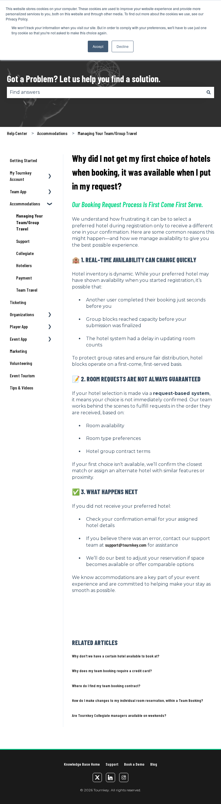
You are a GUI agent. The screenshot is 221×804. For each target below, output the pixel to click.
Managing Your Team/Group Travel (107, 133)
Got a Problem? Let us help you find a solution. (84, 78)
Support (112, 764)
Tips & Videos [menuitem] (21, 387)
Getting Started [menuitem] (23, 160)
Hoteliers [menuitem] (24, 265)
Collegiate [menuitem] (25, 253)
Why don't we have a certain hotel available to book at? (115, 655)
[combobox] (105, 92)
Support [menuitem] (23, 241)
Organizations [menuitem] (22, 314)
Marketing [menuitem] (18, 351)
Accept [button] (98, 46)
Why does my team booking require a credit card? (112, 670)
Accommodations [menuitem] (25, 203)
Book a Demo (134, 764)
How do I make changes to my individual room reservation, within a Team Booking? (137, 700)
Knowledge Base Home (82, 764)
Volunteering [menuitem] (21, 363)
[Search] (208, 92)
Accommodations (52, 133)
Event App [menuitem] (18, 339)
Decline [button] (123, 46)
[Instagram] (123, 777)
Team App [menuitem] (18, 191)
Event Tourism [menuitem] (22, 375)
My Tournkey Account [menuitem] (20, 176)
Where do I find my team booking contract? (106, 685)
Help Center (17, 133)
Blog (153, 764)
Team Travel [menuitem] (26, 290)
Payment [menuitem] (24, 277)
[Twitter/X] (97, 777)
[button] (49, 173)
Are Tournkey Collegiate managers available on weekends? (119, 715)
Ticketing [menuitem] (18, 302)
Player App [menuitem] (19, 326)
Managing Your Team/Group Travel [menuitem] (29, 222)
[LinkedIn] (110, 777)
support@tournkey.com (125, 545)
